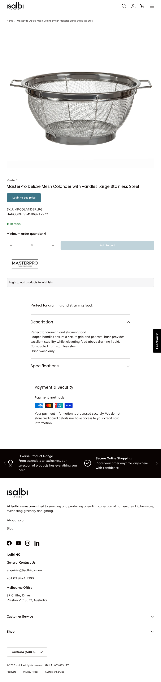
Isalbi (19, 665)
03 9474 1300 (23, 578)
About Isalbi (15, 520)
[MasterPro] (44, 264)
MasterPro (13, 180)
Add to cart (107, 245)
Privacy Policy (30, 671)
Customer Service (54, 671)
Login (12, 282)
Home (10, 20)
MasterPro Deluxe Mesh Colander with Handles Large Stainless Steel (55, 20)
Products (11, 671)
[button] (142, 6)
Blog (10, 528)
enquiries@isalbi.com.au (24, 570)
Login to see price (23, 197)
